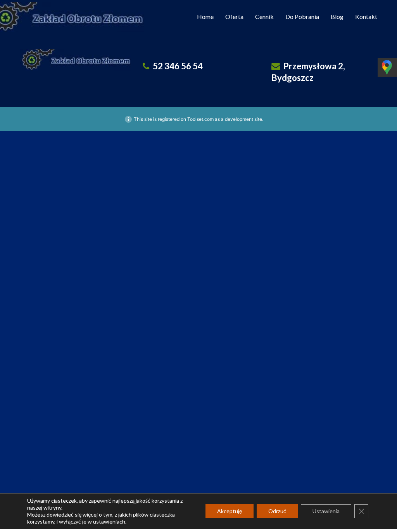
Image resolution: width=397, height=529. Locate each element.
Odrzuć (277, 511)
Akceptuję (229, 511)
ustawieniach (109, 521)
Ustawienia (326, 511)
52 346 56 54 (178, 66)
